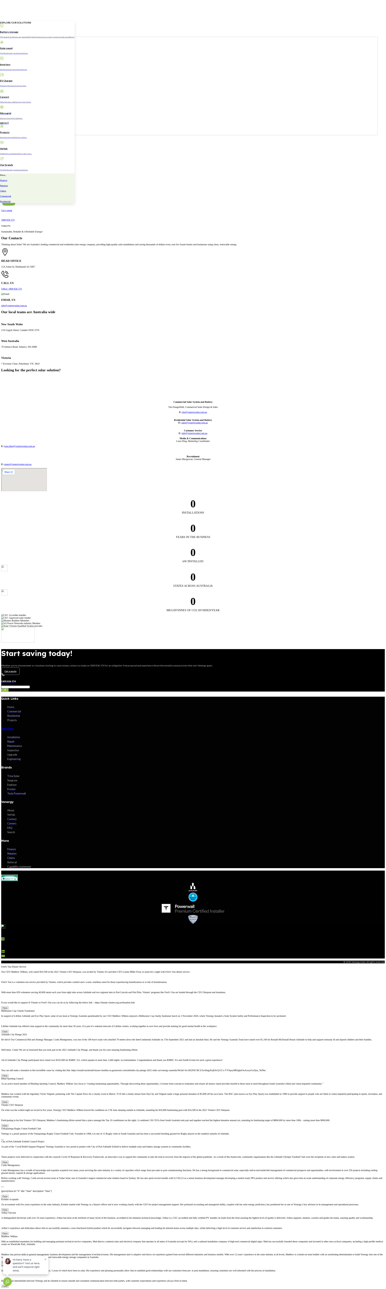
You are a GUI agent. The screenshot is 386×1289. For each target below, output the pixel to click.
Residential (5, 201)
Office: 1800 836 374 (11, 289)
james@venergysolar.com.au (18, 464)
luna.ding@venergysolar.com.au (19, 446)
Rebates (4, 185)
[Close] (2, 1139)
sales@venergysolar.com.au (194, 422)
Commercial (5, 196)
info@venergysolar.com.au (14, 305)
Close (4, 1008)
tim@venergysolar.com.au (194, 412)
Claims (3, 191)
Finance (3, 180)
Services (7, 728)
